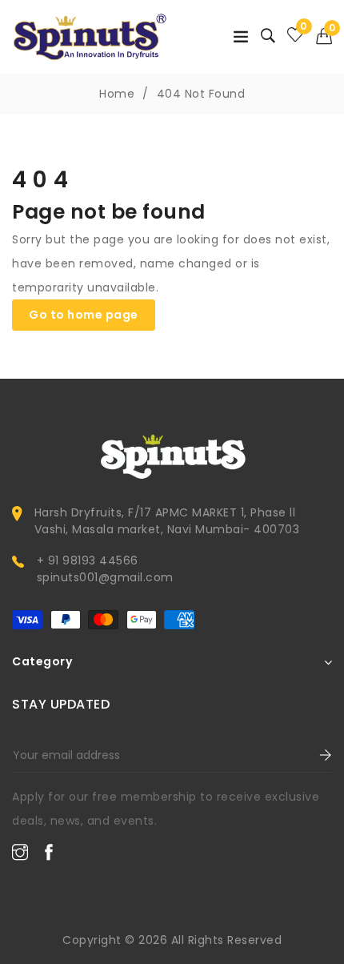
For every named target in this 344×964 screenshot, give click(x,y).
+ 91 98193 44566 (87, 560)
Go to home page (83, 315)
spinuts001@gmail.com (105, 577)
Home (116, 94)
